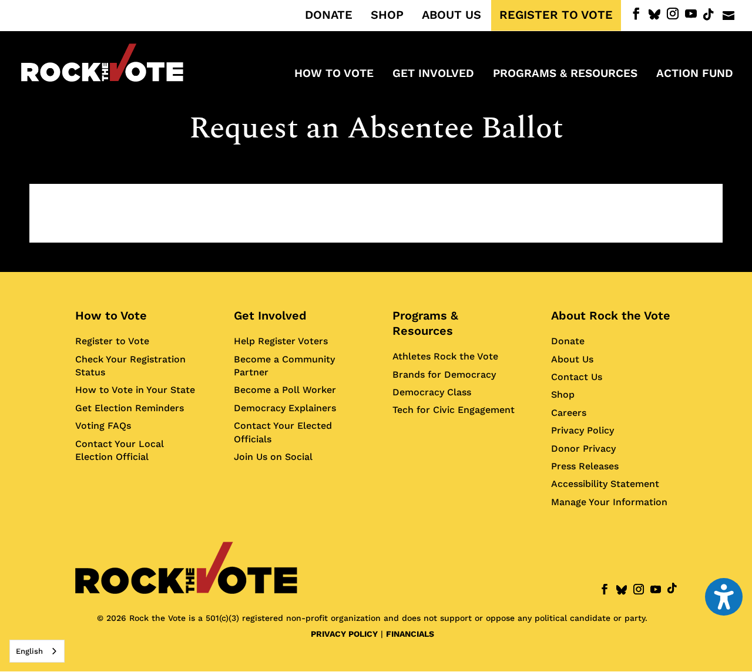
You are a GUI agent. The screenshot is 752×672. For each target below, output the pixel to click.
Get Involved (270, 315)
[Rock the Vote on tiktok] (708, 15)
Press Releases (585, 466)
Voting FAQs (103, 425)
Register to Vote (112, 341)
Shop (563, 394)
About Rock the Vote (610, 315)
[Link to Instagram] (673, 14)
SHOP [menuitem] (387, 15)
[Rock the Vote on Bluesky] (654, 15)
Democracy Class (431, 392)
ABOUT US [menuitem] (451, 15)
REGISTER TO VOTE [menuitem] (556, 15)
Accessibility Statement (605, 483)
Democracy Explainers (285, 408)
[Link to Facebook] (636, 14)
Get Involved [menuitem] (433, 74)
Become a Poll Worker (285, 389)
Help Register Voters (281, 341)
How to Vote (111, 315)
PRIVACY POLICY (344, 634)
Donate (568, 341)
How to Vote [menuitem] (334, 74)
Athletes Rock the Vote (445, 356)
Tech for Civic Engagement (453, 409)
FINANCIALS (410, 634)
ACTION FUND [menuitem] (694, 74)
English (29, 651)
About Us (572, 359)
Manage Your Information (609, 502)
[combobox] (37, 651)
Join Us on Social (273, 456)
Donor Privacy (583, 448)
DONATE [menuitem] (328, 15)
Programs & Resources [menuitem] (565, 74)
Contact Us (576, 376)
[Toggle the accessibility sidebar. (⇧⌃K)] (724, 597)
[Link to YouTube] (691, 14)
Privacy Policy (582, 430)
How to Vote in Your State (135, 389)
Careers (568, 412)
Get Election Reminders (129, 408)
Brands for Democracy (444, 374)
